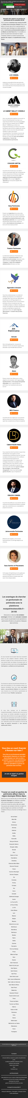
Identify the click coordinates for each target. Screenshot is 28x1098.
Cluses (14, 869)
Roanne (14, 960)
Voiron (14, 1028)
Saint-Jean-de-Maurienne (14, 979)
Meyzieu (14, 921)
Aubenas (14, 830)
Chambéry (14, 860)
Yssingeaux (14, 1031)
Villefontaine (14, 1020)
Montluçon (14, 932)
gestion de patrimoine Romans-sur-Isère (14, 1083)
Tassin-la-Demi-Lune (14, 995)
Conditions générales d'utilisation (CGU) (14, 1061)
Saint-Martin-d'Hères (14, 984)
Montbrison (14, 926)
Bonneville (14, 838)
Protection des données (14, 1063)
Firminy (14, 882)
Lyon (14, 913)
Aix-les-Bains (14, 816)
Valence (14, 1006)
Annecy (14, 822)
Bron (14, 852)
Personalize (10, 6)
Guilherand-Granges (14, 896)
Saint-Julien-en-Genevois (14, 982)
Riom (14, 957)
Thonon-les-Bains (14, 1001)
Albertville (14, 819)
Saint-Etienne (14, 971)
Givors (14, 891)
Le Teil (14, 907)
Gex (14, 888)
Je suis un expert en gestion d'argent (14, 774)
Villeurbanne (14, 1026)
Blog (14, 1067)
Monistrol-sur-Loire (14, 924)
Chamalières (14, 858)
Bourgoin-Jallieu (14, 847)
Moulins (14, 935)
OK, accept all (8, 4)
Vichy (14, 1015)
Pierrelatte (14, 946)
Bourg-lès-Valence (14, 844)
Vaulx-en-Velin (14, 1009)
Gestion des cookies (14, 1065)
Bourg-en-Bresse (14, 841)
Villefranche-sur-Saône (14, 1023)
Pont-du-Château (14, 949)
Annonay (14, 827)
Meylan (14, 918)
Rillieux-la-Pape (14, 954)
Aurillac (14, 833)
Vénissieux (14, 1012)
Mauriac (14, 915)
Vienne (14, 1017)
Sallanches (14, 990)
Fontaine (14, 885)
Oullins (14, 940)
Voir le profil (14, 78)
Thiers (14, 998)
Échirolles (14, 880)
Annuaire (4, 1057)
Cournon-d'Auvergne (14, 871)
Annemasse (14, 824)
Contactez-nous (14, 1069)
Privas (14, 951)
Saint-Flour (14, 973)
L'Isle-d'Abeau (14, 910)
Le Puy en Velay (14, 904)
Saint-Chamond (14, 962)
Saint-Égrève (14, 968)
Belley (14, 836)
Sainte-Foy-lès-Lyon (14, 965)
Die (14, 877)
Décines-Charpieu (14, 874)
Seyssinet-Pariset (14, 993)
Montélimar (14, 929)
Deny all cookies (20, 4)
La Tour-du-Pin (14, 902)
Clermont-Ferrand (14, 866)
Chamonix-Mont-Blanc (14, 863)
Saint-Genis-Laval (14, 976)
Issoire (14, 899)
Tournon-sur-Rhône (14, 1004)
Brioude (14, 849)
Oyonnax (14, 943)
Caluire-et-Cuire (14, 855)
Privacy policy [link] (18, 6)
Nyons (14, 938)
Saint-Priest (14, 987)
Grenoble (14, 893)
